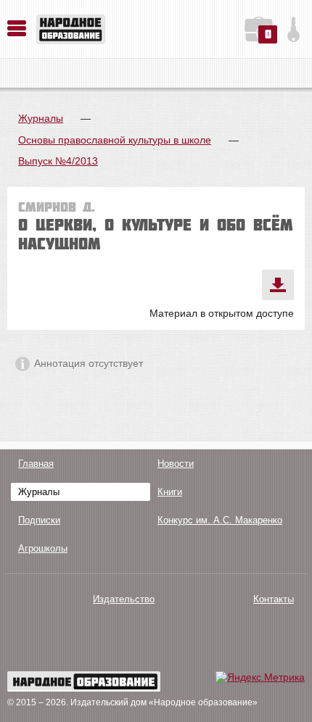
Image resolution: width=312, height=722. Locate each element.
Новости (175, 463)
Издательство (124, 599)
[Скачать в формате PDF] (278, 285)
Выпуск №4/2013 (58, 161)
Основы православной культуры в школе (114, 140)
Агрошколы (42, 548)
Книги (169, 491)
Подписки (39, 520)
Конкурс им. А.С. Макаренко (219, 520)
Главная (36, 463)
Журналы (40, 118)
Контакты (273, 599)
